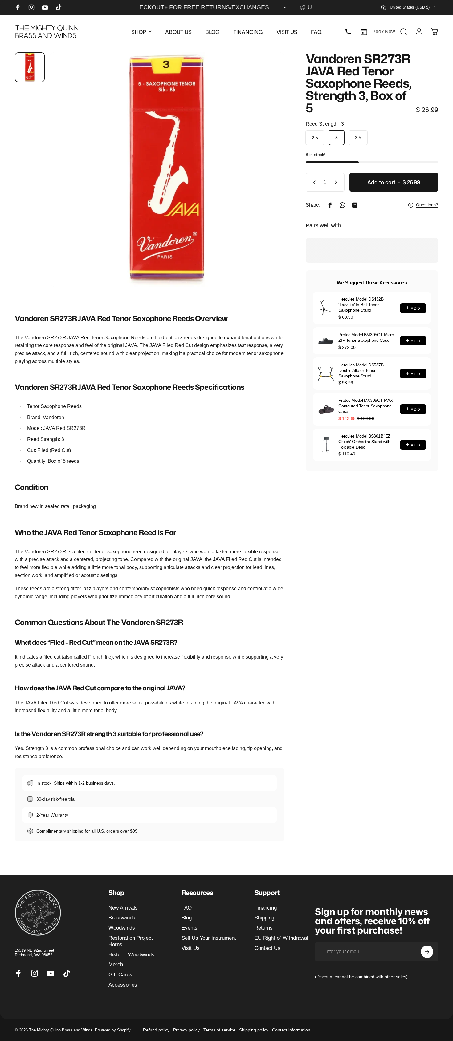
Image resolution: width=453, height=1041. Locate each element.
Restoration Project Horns (130, 941)
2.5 (315, 137)
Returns (264, 928)
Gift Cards (120, 975)
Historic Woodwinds (131, 955)
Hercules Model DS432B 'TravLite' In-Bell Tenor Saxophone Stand (360, 305)
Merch (115, 964)
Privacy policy (186, 1029)
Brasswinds (121, 918)
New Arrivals (123, 908)
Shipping (264, 918)
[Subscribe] (427, 952)
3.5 (358, 137)
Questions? (427, 204)
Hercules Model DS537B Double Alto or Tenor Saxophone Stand (360, 370)
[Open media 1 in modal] (167, 169)
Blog (187, 918)
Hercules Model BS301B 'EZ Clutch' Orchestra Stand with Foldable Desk (364, 442)
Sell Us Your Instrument (209, 938)
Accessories (122, 985)
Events (190, 928)
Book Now (383, 31)
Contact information (291, 1029)
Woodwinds (121, 928)
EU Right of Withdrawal (281, 938)
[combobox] (409, 7)
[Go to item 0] (30, 67)
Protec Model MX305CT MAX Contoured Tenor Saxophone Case (365, 406)
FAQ (187, 908)
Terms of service (219, 1029)
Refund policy (156, 1029)
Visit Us (191, 948)
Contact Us (267, 948)
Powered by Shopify (113, 1030)
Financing (266, 908)
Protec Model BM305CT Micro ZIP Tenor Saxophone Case (366, 337)
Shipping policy (253, 1029)
